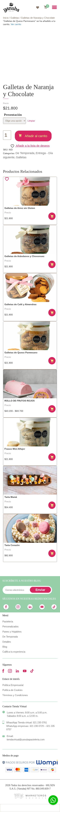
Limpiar (31, 120)
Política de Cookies (12, 690)
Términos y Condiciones (15, 695)
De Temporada (25, 153)
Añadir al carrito (36, 136)
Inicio (5, 17)
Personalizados (10, 626)
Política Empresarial (12, 685)
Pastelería (7, 621)
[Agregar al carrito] (52, 216)
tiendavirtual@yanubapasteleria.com (26, 739)
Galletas (14, 17)
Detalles (6, 641)
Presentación (13, 114)
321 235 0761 (40, 722)
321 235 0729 (37, 726)
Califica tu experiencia (13, 651)
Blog (4, 646)
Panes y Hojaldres (12, 631)
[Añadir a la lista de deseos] (7, 179)
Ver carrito (16, 24)
